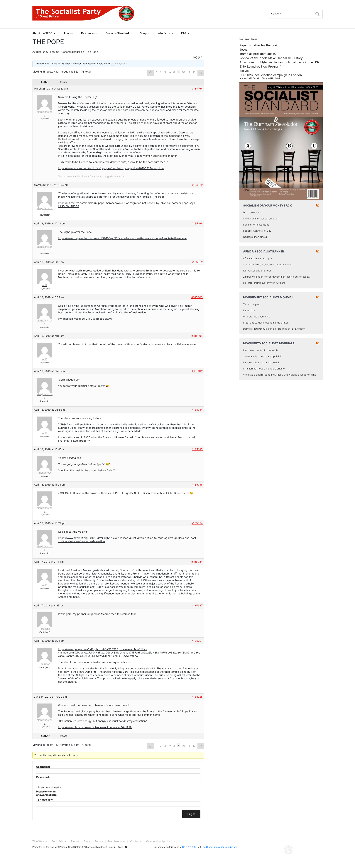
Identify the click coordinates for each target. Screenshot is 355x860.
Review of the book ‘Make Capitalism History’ (271, 58)
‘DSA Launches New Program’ (260, 66)
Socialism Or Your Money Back (267, 205)
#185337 (197, 605)
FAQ (183, 33)
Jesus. (243, 49)
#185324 (197, 523)
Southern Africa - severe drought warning (267, 264)
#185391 (197, 640)
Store (87, 841)
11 (188, 72)
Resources (88, 33)
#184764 (197, 88)
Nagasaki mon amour (255, 236)
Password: (43, 777)
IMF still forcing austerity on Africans (264, 282)
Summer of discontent (256, 224)
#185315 (197, 449)
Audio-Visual (59, 841)
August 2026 (40, 51)
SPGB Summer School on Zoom (261, 218)
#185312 (197, 371)
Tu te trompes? (252, 304)
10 (183, 72)
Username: (43, 766)
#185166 (197, 223)
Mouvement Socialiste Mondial (268, 297)
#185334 (197, 561)
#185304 (197, 335)
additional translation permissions (220, 847)
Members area (117, 841)
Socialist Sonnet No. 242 (257, 230)
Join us (68, 33)
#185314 (197, 409)
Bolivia (244, 71)
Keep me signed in (50, 787)
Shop (143, 33)
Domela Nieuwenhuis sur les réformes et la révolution (274, 328)
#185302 (197, 262)
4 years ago (101, 63)
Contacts (135, 841)
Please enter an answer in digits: (46, 793)
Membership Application (160, 841)
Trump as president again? (257, 54)
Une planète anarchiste (256, 316)
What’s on (164, 33)
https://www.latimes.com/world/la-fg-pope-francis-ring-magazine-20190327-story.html (111, 168)
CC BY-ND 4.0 (189, 847)
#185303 (197, 297)
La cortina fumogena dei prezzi (261, 362)
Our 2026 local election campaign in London (270, 75)
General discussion (72, 51)
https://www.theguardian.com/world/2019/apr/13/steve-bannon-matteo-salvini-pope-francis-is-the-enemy (122, 238)
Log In (191, 814)
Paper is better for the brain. (259, 45)
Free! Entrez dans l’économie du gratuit (266, 322)
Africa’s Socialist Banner (263, 251)
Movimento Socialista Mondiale (268, 343)
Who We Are (39, 841)
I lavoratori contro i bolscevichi (260, 350)
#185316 (197, 484)
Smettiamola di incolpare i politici (262, 356)
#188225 (197, 696)
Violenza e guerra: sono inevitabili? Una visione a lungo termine (279, 374)
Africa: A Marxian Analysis (258, 258)
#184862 (197, 184)
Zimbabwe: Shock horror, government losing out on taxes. (276, 276)
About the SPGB (42, 33)
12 (194, 72)
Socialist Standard (117, 33)
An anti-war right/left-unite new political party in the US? (279, 62)
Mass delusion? (252, 212)
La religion (249, 310)
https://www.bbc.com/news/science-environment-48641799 (95, 727)
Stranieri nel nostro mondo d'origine (264, 368)
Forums (54, 51)
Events (75, 841)
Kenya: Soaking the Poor (257, 270)
